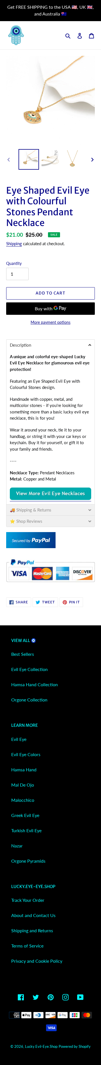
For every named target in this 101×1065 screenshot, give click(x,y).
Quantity (14, 263)
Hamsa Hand (23, 769)
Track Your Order (27, 900)
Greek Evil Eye (25, 815)
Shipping (14, 243)
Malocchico (22, 800)
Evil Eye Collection (29, 669)
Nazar (17, 845)
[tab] (50, 345)
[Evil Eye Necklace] (50, 498)
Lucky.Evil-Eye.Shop (41, 1046)
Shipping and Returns (32, 930)
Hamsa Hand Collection (34, 684)
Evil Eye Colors (25, 754)
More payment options (50, 322)
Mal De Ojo (22, 784)
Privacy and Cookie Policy (36, 961)
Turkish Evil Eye (26, 830)
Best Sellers (22, 654)
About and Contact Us (33, 915)
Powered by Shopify (75, 1046)
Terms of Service (27, 945)
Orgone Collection (29, 699)
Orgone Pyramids (28, 860)
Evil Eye (18, 739)
